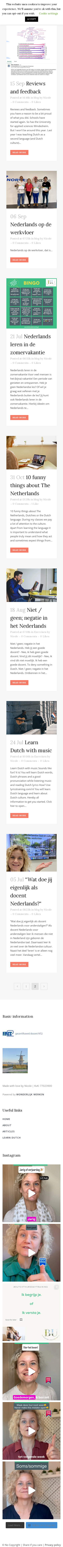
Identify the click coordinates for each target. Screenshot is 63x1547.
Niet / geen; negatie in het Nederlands (28, 618)
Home (6, 1119)
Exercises (40, 632)
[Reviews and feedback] (31, 50)
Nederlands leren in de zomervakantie (30, 344)
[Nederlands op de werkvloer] (31, 190)
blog (36, 97)
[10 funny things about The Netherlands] (31, 452)
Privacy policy (53, 1544)
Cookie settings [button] (48, 13)
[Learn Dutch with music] (31, 718)
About (7, 1125)
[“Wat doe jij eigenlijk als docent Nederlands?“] (31, 853)
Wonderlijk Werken (30, 1094)
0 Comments (21, 102)
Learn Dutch (12, 1137)
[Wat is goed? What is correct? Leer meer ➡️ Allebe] (31, 1312)
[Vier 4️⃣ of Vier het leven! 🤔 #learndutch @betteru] (31, 1371)
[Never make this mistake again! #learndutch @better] (31, 1431)
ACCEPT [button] (31, 19)
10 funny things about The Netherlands (30, 485)
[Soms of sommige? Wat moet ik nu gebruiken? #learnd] (31, 1490)
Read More (19, 152)
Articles (9, 1131)
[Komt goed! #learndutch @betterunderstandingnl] (31, 1253)
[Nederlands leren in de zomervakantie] (31, 303)
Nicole (47, 97)
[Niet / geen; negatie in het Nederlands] (31, 585)
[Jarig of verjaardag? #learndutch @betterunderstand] (31, 1193)
